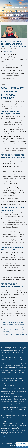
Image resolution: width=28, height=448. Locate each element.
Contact (3, 17)
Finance (4, 51)
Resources (4, 13)
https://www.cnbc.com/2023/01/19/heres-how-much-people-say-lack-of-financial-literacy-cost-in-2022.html (15, 324)
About (3, 10)
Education (9, 51)
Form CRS (4, 436)
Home (3, 7)
